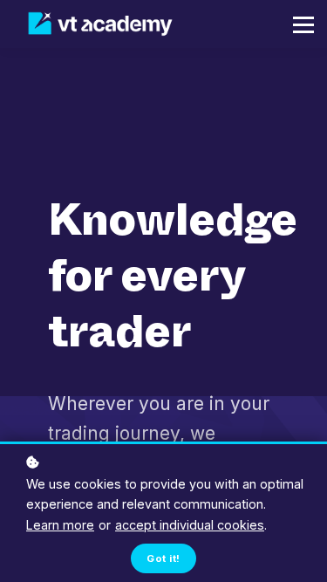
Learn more (60, 524)
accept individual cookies (189, 524)
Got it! (163, 558)
